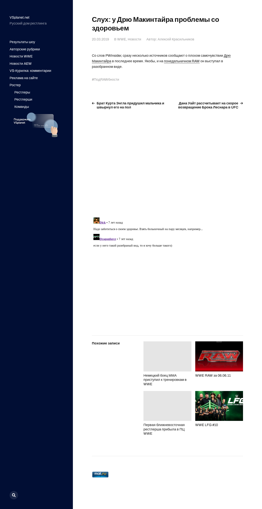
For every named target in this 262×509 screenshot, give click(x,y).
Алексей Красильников (176, 39)
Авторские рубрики (25, 49)
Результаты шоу (22, 42)
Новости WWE (21, 56)
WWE (121, 39)
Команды (21, 107)
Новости (134, 39)
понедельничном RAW (182, 61)
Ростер (15, 85)
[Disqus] (167, 161)
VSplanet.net (19, 17)
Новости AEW (21, 64)
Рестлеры (22, 92)
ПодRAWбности (106, 79)
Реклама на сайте (24, 78)
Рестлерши (23, 99)
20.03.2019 (100, 39)
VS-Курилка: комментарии (30, 71)
